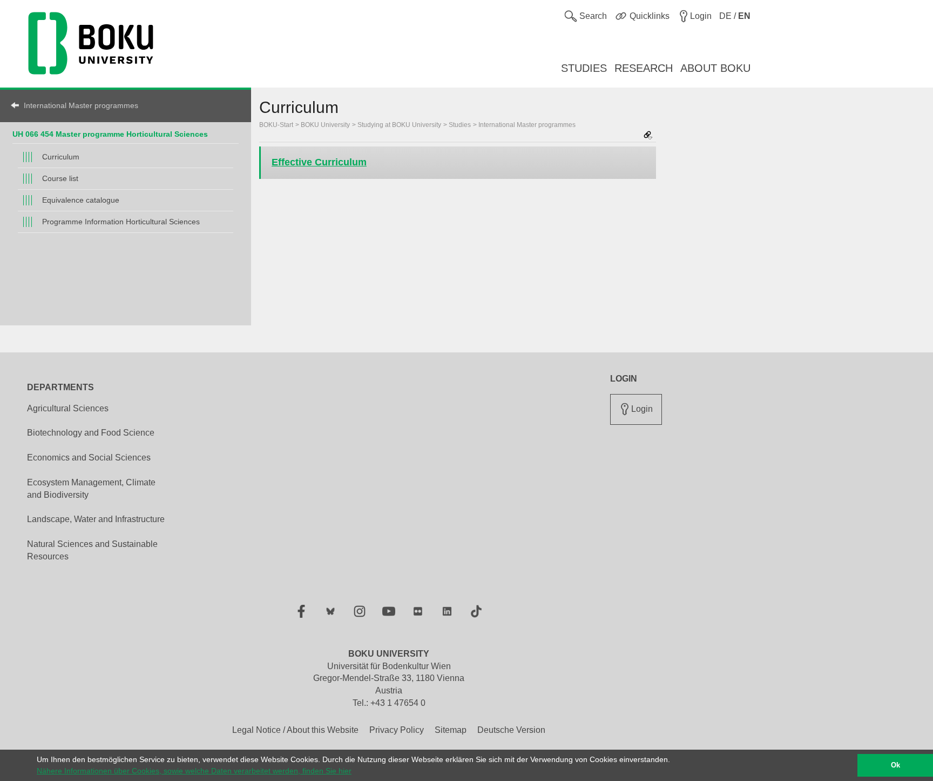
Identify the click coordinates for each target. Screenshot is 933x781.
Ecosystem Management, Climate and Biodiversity (91, 488)
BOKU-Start (276, 125)
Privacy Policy (396, 730)
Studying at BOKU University (399, 125)
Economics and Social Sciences (89, 457)
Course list (60, 178)
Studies (460, 125)
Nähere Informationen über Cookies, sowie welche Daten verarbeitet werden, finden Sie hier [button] (194, 770)
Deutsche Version (511, 730)
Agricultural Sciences (68, 408)
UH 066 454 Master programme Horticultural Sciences (110, 134)
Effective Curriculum (319, 162)
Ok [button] (895, 765)
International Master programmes (81, 105)
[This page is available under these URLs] (648, 136)
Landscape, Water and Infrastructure (96, 519)
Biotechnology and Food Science (90, 432)
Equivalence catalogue (80, 200)
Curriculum (60, 156)
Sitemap (450, 730)
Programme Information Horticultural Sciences (121, 221)
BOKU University (325, 125)
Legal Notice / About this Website (295, 730)
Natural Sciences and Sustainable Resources (92, 550)
